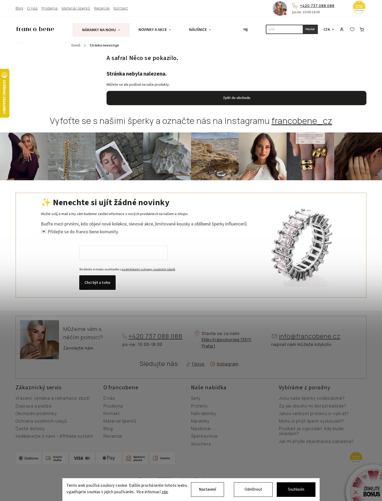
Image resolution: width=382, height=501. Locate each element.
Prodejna (50, 8)
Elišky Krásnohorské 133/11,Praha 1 (227, 343)
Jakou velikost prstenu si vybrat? (314, 413)
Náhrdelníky (203, 413)
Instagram (228, 364)
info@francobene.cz (309, 336)
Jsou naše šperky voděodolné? (312, 398)
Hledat (310, 29)
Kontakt (121, 8)
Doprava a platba (33, 406)
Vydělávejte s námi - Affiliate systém (54, 436)
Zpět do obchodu (236, 98)
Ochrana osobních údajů (41, 421)
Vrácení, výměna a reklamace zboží (53, 398)
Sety (196, 398)
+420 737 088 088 (317, 5)
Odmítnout (253, 489)
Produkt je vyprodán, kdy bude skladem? (311, 431)
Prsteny (199, 406)
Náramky (200, 421)
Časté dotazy (30, 428)
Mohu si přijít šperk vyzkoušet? (311, 421)
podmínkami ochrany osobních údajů (148, 269)
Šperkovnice (204, 436)
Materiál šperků (76, 8)
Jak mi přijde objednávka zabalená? (316, 441)
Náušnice (201, 428)
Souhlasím (296, 489)
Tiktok (196, 364)
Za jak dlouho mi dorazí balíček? (312, 406)
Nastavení (207, 489)
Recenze (102, 8)
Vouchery (201, 444)
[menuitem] (101, 29)
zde (165, 492)
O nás (32, 8)
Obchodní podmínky (36, 413)
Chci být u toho (97, 282)
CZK (327, 29)
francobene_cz (302, 120)
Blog (19, 8)
